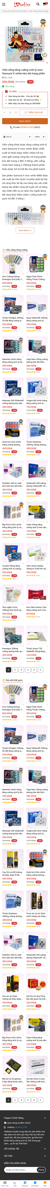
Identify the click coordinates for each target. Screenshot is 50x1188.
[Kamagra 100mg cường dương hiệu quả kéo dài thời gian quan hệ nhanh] (13, 636)
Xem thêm (24, 230)
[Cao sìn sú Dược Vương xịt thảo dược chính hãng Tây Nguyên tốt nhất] (13, 983)
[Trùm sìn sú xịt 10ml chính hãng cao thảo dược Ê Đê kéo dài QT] (37, 901)
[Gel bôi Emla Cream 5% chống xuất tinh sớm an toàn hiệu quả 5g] (37, 1066)
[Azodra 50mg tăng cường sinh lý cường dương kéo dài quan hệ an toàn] (13, 553)
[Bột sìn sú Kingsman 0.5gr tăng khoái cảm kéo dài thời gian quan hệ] (13, 1066)
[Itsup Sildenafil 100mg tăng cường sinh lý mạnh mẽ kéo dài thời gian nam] (37, 305)
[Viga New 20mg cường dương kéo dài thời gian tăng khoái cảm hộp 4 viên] (37, 346)
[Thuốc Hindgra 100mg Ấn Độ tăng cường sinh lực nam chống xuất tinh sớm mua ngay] (13, 305)
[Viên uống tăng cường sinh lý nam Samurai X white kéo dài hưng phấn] (25, 41)
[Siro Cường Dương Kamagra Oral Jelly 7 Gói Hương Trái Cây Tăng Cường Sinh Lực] (13, 264)
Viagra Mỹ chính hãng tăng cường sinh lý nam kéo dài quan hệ (36, 403)
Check (41, 1169)
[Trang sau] (40, 669)
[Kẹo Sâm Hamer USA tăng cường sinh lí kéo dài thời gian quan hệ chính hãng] (37, 594)
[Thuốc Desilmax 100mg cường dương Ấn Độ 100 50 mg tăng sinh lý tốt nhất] (37, 429)
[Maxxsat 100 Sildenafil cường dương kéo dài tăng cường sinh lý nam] (13, 388)
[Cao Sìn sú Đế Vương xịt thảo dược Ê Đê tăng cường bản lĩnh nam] (13, 859)
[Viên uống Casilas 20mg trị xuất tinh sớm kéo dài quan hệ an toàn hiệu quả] (37, 553)
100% (37, 137)
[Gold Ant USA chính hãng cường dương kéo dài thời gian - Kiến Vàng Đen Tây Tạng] (13, 429)
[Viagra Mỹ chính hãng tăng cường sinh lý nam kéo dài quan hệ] (37, 388)
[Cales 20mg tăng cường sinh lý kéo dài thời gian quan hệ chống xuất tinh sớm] (37, 512)
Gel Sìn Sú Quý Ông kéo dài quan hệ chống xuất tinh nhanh (37, 999)
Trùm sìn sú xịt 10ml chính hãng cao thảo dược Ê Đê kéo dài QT (36, 916)
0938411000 (27, 127)
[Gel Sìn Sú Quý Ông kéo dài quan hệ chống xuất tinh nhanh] (37, 983)
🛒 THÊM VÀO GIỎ (33, 112)
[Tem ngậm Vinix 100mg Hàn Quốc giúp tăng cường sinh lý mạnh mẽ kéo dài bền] (13, 594)
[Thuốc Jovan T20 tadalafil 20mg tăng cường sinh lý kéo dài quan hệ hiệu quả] (37, 636)
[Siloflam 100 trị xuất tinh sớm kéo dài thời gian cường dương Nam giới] (13, 470)
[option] (25, 41)
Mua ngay (25, 121)
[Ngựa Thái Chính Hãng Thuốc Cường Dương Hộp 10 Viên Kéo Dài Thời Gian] (37, 264)
